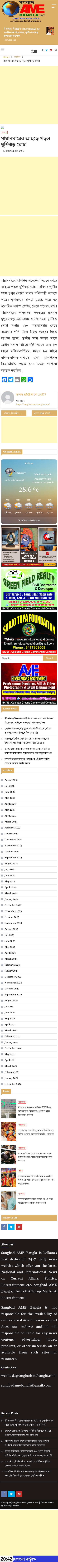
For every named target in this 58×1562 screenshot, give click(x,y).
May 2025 (10, 810)
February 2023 (12, 965)
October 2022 (12, 989)
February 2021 (12, 1072)
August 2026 (11, 780)
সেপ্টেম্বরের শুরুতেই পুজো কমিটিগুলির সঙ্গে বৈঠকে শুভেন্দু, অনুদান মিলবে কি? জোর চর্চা (28, 731)
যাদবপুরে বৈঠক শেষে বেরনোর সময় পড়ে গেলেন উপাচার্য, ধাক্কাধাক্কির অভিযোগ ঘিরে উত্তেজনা (27, 741)
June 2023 (10, 941)
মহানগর (22, 1102)
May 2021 (10, 1054)
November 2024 (13, 846)
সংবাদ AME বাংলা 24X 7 (15, 151)
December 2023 (13, 905)
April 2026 (10, 804)
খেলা (21, 1171)
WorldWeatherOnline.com (29, 520)
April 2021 (10, 1060)
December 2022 (13, 977)
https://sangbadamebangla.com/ (33, 404)
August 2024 (11, 863)
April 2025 (10, 816)
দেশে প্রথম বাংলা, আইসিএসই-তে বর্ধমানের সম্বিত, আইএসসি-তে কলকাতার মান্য (45, 413)
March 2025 (11, 822)
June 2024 (10, 875)
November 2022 (13, 983)
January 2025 (11, 834)
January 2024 (11, 899)
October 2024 (12, 852)
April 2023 (10, 953)
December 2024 (13, 840)
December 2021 (13, 1048)
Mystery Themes (11, 1506)
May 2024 (10, 881)
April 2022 (10, 1024)
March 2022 (11, 1030)
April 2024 (10, 887)
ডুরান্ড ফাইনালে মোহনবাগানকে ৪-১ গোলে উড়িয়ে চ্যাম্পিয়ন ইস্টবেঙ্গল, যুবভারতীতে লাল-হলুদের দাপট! (28, 751)
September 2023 (13, 923)
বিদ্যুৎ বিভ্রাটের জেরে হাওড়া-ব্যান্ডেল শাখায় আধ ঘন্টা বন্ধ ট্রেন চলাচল (15, 413)
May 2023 (10, 947)
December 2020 (13, 1084)
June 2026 (10, 792)
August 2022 (11, 1001)
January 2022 (11, 1042)
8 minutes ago (6, 40)
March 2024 (11, 893)
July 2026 (10, 786)
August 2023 (11, 929)
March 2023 (11, 959)
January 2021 (11, 1078)
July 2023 (9, 935)
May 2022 (10, 1018)
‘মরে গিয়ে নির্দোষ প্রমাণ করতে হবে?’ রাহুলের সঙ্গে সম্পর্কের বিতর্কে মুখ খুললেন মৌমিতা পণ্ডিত (27, 1473)
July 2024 (9, 869)
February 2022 (12, 1036)
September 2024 (13, 857)
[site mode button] (34, 51)
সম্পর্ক (21, 1194)
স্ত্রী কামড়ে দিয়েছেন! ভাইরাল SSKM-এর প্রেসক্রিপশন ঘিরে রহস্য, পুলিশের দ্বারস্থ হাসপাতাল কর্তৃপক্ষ (18, 32)
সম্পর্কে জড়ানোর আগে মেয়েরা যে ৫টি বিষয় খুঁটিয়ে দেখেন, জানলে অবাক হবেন (27, 761)
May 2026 (10, 798)
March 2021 (11, 1066)
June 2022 (10, 1013)
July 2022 (9, 1007)
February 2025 (12, 828)
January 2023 (11, 971)
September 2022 (13, 995)
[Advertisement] (29, 95)
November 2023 (13, 911)
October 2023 (12, 917)
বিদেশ (4, 132)
